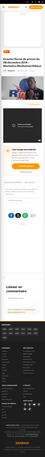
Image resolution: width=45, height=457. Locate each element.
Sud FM (4, 415)
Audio (6, 51)
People (4, 365)
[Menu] (3, 7)
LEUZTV (4, 397)
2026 (4, 329)
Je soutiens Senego (25, 166)
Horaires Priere (27, 359)
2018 (17, 333)
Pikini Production (7, 399)
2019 (10, 333)
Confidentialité (33, 436)
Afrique (4, 381)
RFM (3, 409)
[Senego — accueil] (14, 7)
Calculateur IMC (28, 365)
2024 (17, 329)
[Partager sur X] (18, 215)
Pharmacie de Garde (29, 362)
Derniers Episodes (7, 388)
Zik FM (4, 412)
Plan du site (10, 436)
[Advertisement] (22, 30)
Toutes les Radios (7, 407)
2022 (29, 329)
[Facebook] (32, 2)
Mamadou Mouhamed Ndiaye (13, 182)
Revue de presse (30, 182)
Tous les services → (29, 373)
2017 (23, 333)
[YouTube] (39, 2)
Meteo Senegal (27, 354)
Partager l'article (26, 172)
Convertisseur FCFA (29, 351)
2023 (23, 329)
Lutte (3, 373)
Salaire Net (26, 357)
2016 (29, 333)
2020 (4, 333)
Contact (25, 391)
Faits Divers (5, 376)
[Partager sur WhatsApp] (25, 215)
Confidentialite (27, 394)
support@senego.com (32, 434)
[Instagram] (39, 404)
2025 (10, 329)
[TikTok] (42, 2)
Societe (4, 354)
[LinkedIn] (25, 409)
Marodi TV (5, 391)
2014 (4, 338)
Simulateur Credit (28, 370)
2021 (35, 329)
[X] (30, 404)
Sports (4, 368)
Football (4, 370)
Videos (4, 379)
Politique (4, 351)
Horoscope (26, 368)
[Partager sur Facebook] (11, 215)
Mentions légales (20, 436)
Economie (5, 359)
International (6, 362)
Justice (4, 357)
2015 (35, 333)
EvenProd (5, 394)
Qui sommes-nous (28, 388)
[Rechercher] (26, 7)
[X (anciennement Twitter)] (35, 2)
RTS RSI (4, 418)
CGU (24, 397)
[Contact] (27, 2)
